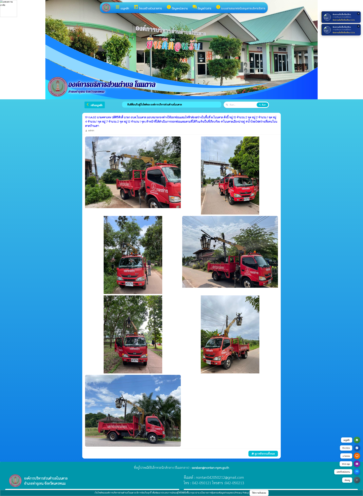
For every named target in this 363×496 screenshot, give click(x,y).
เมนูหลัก (122, 7)
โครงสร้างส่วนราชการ (148, 7)
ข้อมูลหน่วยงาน (177, 7)
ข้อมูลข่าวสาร (201, 7)
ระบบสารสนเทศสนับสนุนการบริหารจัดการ (240, 7)
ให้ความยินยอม (259, 493)
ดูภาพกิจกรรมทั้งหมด (263, 453)
